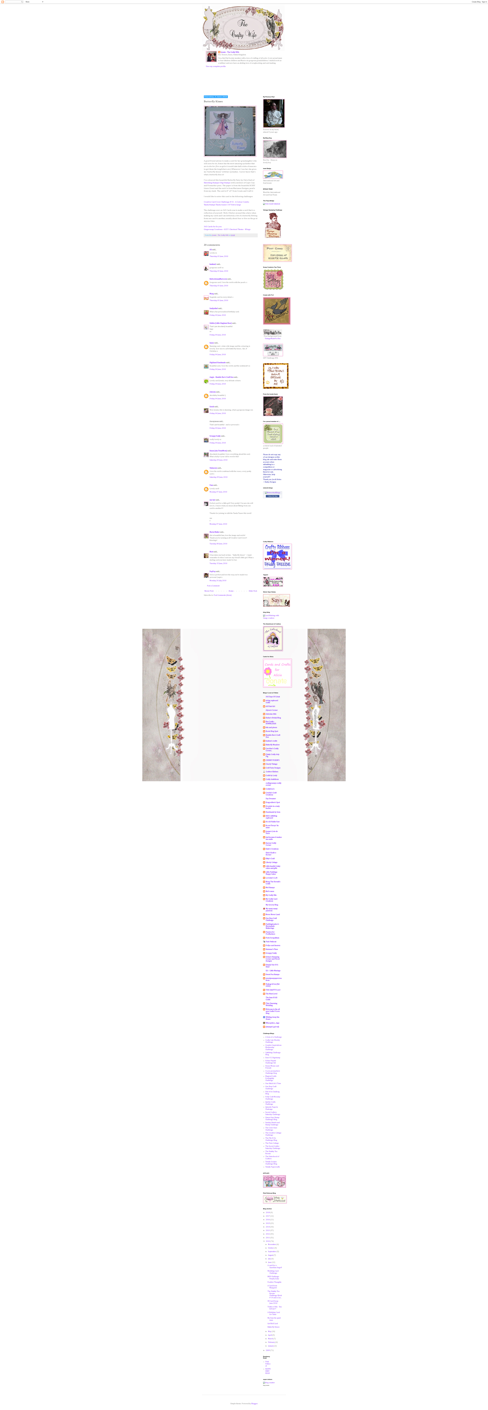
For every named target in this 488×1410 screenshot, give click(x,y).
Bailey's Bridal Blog (273, 718)
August (271, 1255)
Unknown (213, 468)
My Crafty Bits (271, 895)
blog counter (266, 1385)
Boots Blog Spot (272, 731)
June (270, 1262)
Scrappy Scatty (215, 436)
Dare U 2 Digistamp (272, 1058)
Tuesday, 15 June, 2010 (218, 563)
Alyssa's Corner (272, 710)
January (271, 1346)
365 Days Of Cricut (273, 697)
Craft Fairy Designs (273, 768)
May (270, 1331)
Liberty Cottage (271, 862)
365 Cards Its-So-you (213, 227)
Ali (211, 250)
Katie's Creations (272, 849)
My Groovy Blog (272, 905)
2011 (268, 1238)
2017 (268, 1216)
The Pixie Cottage (272, 1143)
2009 (268, 1350)
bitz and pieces (271, 727)
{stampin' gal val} (272, 1027)
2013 (268, 1230)
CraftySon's (270, 789)
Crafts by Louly (271, 775)
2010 (268, 1241)
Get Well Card (273, 1323)
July (269, 1259)
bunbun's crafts (271, 741)
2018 (268, 1212)
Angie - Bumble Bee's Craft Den (221, 377)
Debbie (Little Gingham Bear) (221, 323)
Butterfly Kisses (273, 1327)
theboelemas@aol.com (218, 279)
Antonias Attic (271, 714)
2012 (268, 1234)
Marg (212, 294)
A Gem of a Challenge (273, 1037)
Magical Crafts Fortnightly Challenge (270, 1078)
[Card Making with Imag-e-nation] (272, 618)
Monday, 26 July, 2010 (218, 581)
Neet (211, 552)
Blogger (254, 1404)
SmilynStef (214, 308)
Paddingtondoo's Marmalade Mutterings (272, 926)
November (272, 1244)
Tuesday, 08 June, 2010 (218, 544)
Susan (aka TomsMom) (218, 451)
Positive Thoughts (274, 1282)
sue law (212, 500)
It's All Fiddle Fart (272, 822)
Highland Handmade (218, 362)
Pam (211, 485)
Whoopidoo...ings (272, 1023)
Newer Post (208, 591)
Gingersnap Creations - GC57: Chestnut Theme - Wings (227, 229)
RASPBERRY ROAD (268, 1371)
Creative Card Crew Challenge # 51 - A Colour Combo (226, 202)
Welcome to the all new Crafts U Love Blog (273, 1011)
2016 (268, 1220)
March (270, 1339)
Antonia (213, 392)
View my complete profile (216, 66)
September (272, 1251)
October (271, 1248)
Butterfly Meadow (273, 745)
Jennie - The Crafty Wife (230, 52)
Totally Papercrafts (272, 1167)
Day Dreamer (271, 799)
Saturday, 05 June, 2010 (218, 460)
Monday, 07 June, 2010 (218, 492)
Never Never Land (273, 914)
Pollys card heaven (273, 945)
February (271, 1342)
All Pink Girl (270, 706)
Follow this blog (272, 496)
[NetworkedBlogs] (272, 493)
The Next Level (271, 994)
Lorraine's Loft (271, 878)
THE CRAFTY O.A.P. (273, 990)
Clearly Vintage (271, 764)
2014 (268, 1227)
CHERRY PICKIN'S (272, 760)
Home (231, 591)
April (270, 1335)
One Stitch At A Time (273, 1083)
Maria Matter (215, 532)
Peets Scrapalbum (272, 938)
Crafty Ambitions (272, 779)
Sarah (212, 407)
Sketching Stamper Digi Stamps (217, 183)
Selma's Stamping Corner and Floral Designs (273, 959)
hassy (212, 343)
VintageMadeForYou (272, 338)
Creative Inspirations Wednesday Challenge (273, 1047)
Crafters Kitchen (272, 772)
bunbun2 (213, 264)
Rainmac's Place (272, 949)
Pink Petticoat (271, 942)
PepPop (213, 571)
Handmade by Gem (273, 812)
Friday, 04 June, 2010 (218, 315)
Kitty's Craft (270, 858)
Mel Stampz (270, 887)
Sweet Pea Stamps (272, 974)
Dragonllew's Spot (273, 802)
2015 (268, 1223)
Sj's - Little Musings (273, 971)
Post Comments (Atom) (223, 595)
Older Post (253, 591)
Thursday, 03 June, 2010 (219, 256)
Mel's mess (270, 891)
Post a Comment (213, 586)
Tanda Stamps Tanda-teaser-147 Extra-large (222, 205)
